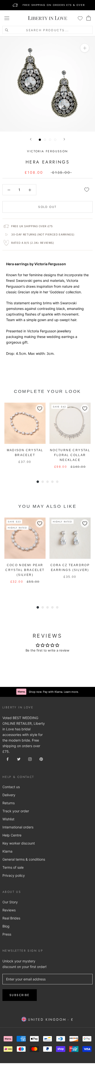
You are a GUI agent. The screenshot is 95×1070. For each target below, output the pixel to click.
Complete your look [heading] (47, 391)
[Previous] (30, 139)
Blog (6, 926)
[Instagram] (30, 759)
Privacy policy (13, 875)
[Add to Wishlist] (87, 189)
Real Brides (11, 918)
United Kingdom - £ (49, 1019)
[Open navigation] (6, 18)
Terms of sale (13, 867)
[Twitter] (18, 759)
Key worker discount (18, 843)
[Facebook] (7, 759)
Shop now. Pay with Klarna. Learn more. (54, 691)
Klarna (7, 851)
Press (6, 934)
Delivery (8, 795)
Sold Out (47, 207)
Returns (8, 803)
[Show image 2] (45, 140)
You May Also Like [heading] (47, 506)
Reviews (9, 910)
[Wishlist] (80, 18)
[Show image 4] (55, 140)
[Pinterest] (41, 759)
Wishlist (8, 819)
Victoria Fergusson (47, 151)
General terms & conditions (23, 859)
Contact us (11, 787)
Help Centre (11, 835)
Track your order (15, 811)
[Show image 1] (40, 140)
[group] (25, 436)
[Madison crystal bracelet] (25, 423)
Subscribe (20, 995)
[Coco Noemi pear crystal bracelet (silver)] (25, 538)
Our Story (10, 902)
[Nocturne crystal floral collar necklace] (70, 423)
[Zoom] (84, 48)
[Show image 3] (50, 140)
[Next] (64, 139)
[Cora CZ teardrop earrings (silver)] (70, 538)
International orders (17, 827)
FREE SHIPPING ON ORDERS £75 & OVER (54, 5)
